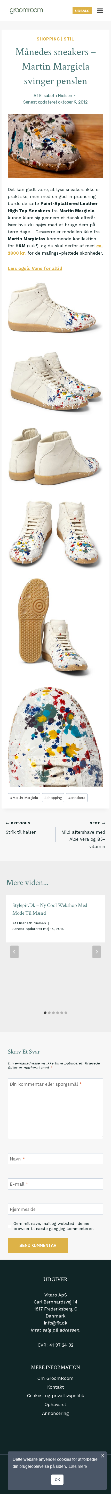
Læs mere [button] (78, 1466)
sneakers (76, 798)
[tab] (45, 1012)
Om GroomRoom (55, 1378)
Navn (17, 1159)
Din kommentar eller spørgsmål (46, 1084)
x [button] (102, 1455)
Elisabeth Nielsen (55, 95)
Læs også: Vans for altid (35, 268)
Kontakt (55, 1387)
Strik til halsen (21, 828)
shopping (53, 798)
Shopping (48, 39)
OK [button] (57, 1480)
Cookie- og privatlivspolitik (55, 1395)
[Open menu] (99, 10)
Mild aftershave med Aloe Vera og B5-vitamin (83, 835)
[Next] (96, 952)
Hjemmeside (23, 1209)
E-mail (19, 1184)
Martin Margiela (24, 798)
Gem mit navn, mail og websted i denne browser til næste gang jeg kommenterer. (53, 1226)
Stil (69, 39)
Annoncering (55, 1413)
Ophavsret (55, 1404)
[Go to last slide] (14, 952)
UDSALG (82, 11)
